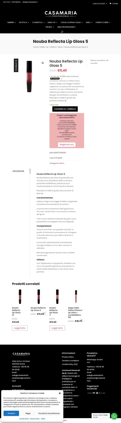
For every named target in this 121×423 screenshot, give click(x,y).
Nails (88, 22)
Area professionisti (66, 27)
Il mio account (99, 3)
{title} (43, 419)
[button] (60, 393)
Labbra (53, 47)
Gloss (60, 47)
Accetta (11, 413)
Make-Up (51, 22)
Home (36, 47)
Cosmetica (37, 22)
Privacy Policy (35, 419)
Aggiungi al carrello (65, 109)
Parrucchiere (102, 22)
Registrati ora (67, 144)
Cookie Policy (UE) (70, 364)
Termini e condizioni (70, 360)
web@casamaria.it (20, 375)
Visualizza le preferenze (49, 413)
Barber (11, 22)
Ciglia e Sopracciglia (71, 22)
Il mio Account (18, 390)
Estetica (23, 22)
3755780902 (16, 2)
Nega (28, 413)
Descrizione (18, 171)
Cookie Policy (24, 419)
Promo (49, 27)
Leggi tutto (19, 328)
